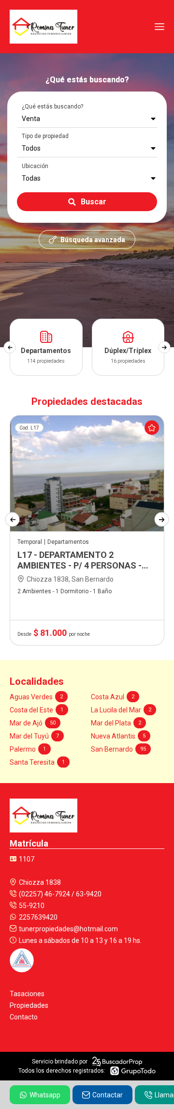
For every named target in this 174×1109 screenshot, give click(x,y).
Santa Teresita (37, 762)
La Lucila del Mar (121, 710)
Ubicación (35, 166)
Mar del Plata (116, 723)
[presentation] (9, 347)
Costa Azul (112, 697)
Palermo (28, 749)
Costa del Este (36, 710)
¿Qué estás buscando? (52, 106)
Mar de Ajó (33, 723)
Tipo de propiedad (45, 136)
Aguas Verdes (36, 697)
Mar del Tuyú (34, 736)
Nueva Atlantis (118, 736)
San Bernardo (118, 749)
